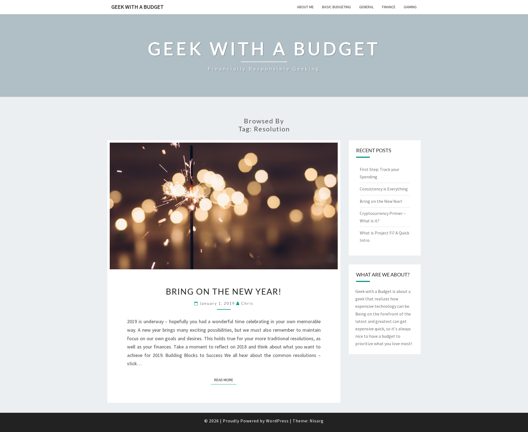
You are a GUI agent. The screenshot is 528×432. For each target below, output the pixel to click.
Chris (247, 303)
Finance (388, 6)
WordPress (277, 420)
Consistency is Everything (384, 189)
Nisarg (317, 420)
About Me (305, 6)
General (366, 6)
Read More (225, 379)
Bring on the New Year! (224, 291)
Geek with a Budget (137, 6)
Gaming (410, 6)
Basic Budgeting (336, 6)
